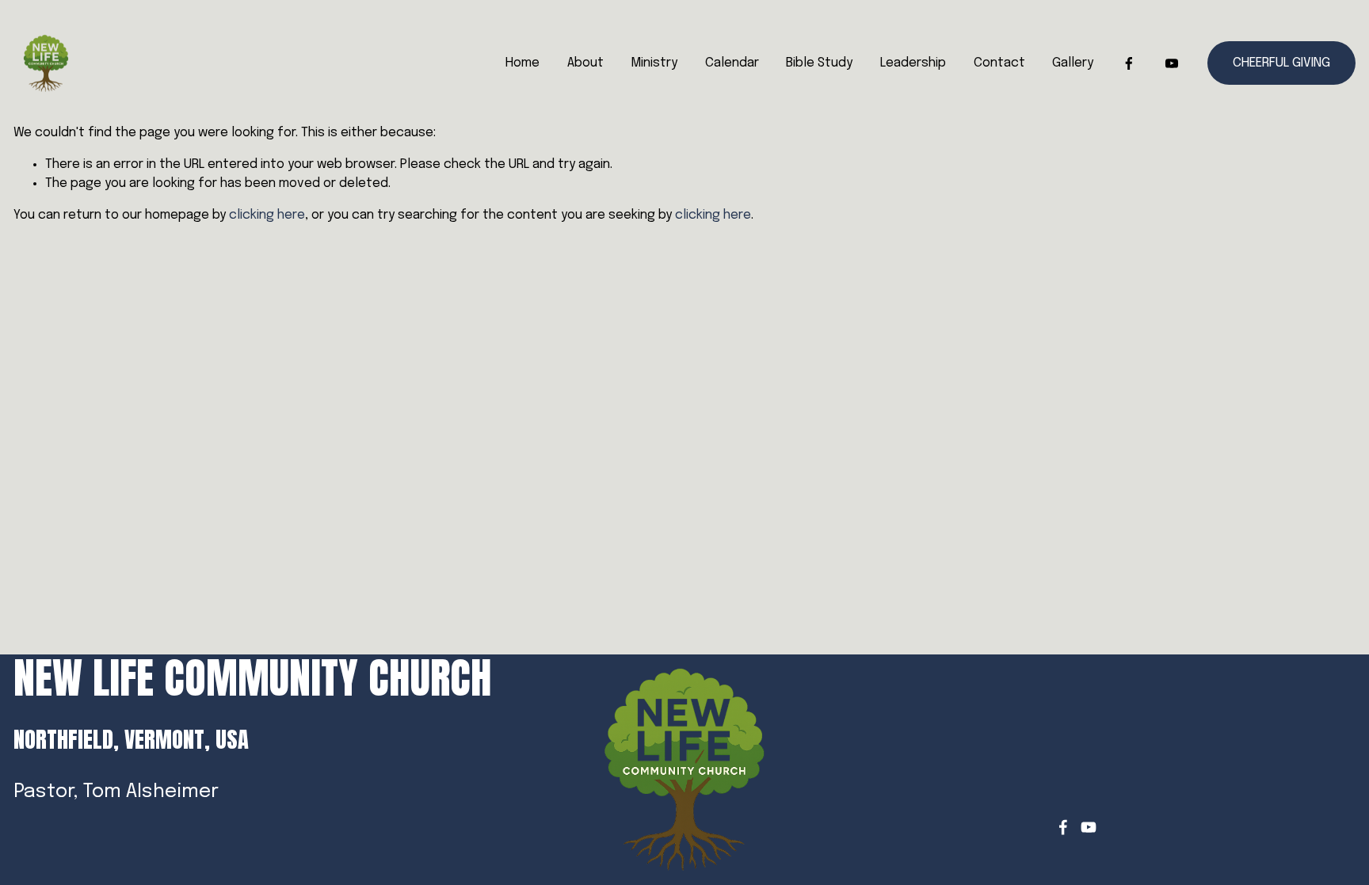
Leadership (913, 63)
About (585, 63)
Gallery (1072, 63)
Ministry (654, 63)
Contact (999, 63)
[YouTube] (1172, 63)
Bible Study (819, 63)
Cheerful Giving (1281, 63)
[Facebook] (1129, 63)
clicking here (267, 215)
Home (522, 63)
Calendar (732, 63)
